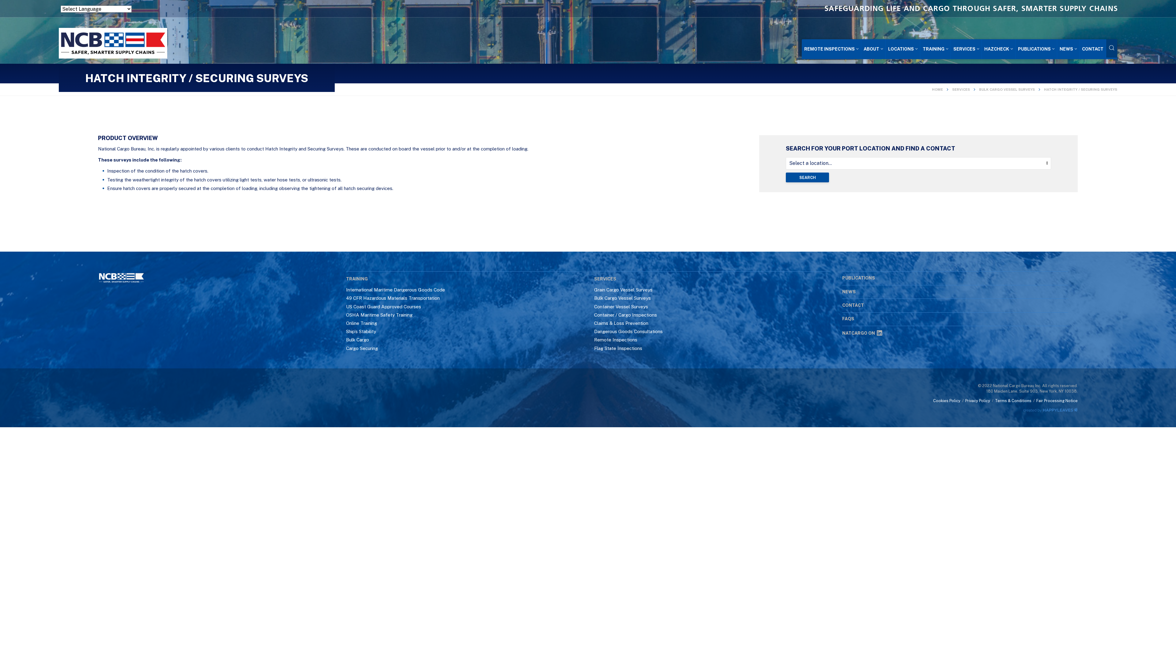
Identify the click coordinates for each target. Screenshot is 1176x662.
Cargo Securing (362, 348)
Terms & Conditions (1013, 400)
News (1066, 48)
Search (807, 177)
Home (937, 89)
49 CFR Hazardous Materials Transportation (393, 298)
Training (933, 48)
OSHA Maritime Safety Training (379, 315)
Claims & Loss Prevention (621, 323)
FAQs (848, 318)
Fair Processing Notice (1057, 400)
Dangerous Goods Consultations (628, 331)
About (871, 48)
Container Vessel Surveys (621, 306)
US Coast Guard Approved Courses (383, 306)
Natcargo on (858, 333)
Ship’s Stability (361, 331)
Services (964, 48)
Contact (1092, 48)
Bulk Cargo (357, 339)
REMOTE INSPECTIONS (829, 48)
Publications (1034, 48)
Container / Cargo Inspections (625, 315)
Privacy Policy (977, 400)
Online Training (361, 323)
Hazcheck (996, 48)
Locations (901, 48)
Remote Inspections (615, 339)
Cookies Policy (946, 400)
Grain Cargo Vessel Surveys (623, 289)
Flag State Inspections (618, 348)
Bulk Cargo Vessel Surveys (1007, 89)
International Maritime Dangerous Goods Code (395, 289)
